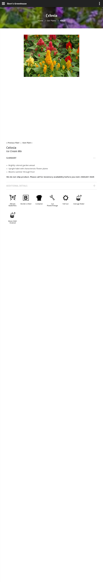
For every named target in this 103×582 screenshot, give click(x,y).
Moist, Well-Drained (12, 222)
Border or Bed (26, 204)
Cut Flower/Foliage (52, 205)
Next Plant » (27, 142)
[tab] (51, 158)
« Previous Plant (12, 142)
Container (39, 204)
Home (40, 20)
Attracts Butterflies (13, 205)
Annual (62, 20)
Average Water (78, 204)
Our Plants (51, 20)
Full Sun (66, 204)
